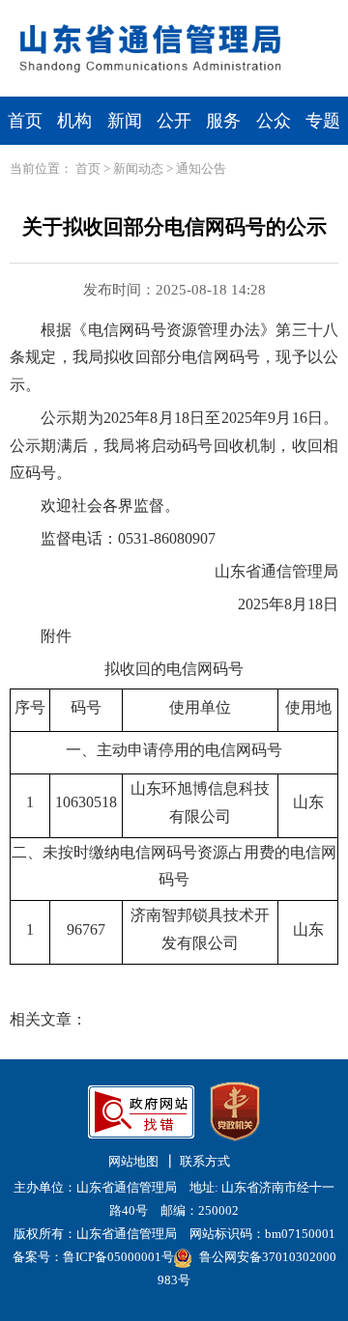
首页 (25, 120)
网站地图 (133, 1161)
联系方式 (205, 1161)
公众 (273, 120)
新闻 (124, 120)
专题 (322, 120)
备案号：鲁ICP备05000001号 (93, 1257)
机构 (74, 120)
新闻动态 (138, 168)
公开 (174, 120)
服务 (223, 120)
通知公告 (201, 168)
